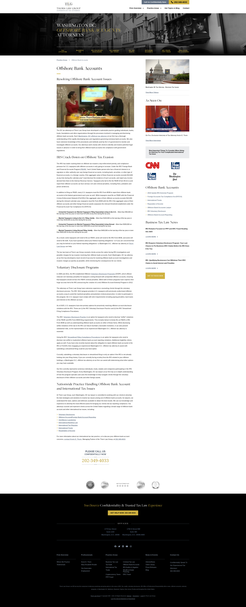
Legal (142, 596)
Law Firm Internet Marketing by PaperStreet (123, 599)
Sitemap (129, 596)
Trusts (108, 570)
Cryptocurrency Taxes (113, 574)
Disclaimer (136, 596)
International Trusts (66, 428)
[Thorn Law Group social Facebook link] (115, 546)
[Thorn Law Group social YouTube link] (127, 546)
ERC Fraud (127, 574)
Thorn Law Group (95, 596)
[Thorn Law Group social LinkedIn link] (123, 546)
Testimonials (61, 564)
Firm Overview (135, 8)
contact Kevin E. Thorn (73, 439)
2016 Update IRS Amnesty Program (160, 193)
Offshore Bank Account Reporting (160, 215)
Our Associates (86, 568)
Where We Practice (63, 562)
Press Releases (151, 567)
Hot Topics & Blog (172, 8)
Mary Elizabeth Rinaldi (89, 564)
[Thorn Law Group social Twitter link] (119, 546)
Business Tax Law (112, 562)
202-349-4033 (180, 2)
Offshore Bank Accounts (131, 564)
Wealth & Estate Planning (128, 571)
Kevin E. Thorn (86, 562)
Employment (85, 571)
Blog (147, 570)
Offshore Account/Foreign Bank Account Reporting (77, 417)
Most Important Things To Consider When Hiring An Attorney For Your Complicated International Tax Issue (166, 152)
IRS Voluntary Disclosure (157, 211)
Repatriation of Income (67, 431)
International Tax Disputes (68, 425)
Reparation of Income (155, 204)
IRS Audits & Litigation (130, 567)
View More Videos (152, 92)
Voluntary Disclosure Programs (103, 274)
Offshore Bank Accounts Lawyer (159, 207)
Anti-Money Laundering (67, 420)
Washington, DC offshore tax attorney (92, 136)
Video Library (150, 564)
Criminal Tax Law (129, 562)
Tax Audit (109, 564)
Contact (186, 8)
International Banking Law (68, 422)
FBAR (83, 169)
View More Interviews (153, 140)
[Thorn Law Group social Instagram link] (131, 546)
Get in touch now (155, 276)
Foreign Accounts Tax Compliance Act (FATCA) (165, 196)
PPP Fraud (109, 577)
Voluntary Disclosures (67, 414)
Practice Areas (153, 8)
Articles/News (150, 562)
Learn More (151, 237)
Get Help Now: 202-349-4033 (123, 513)
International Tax (111, 567)
